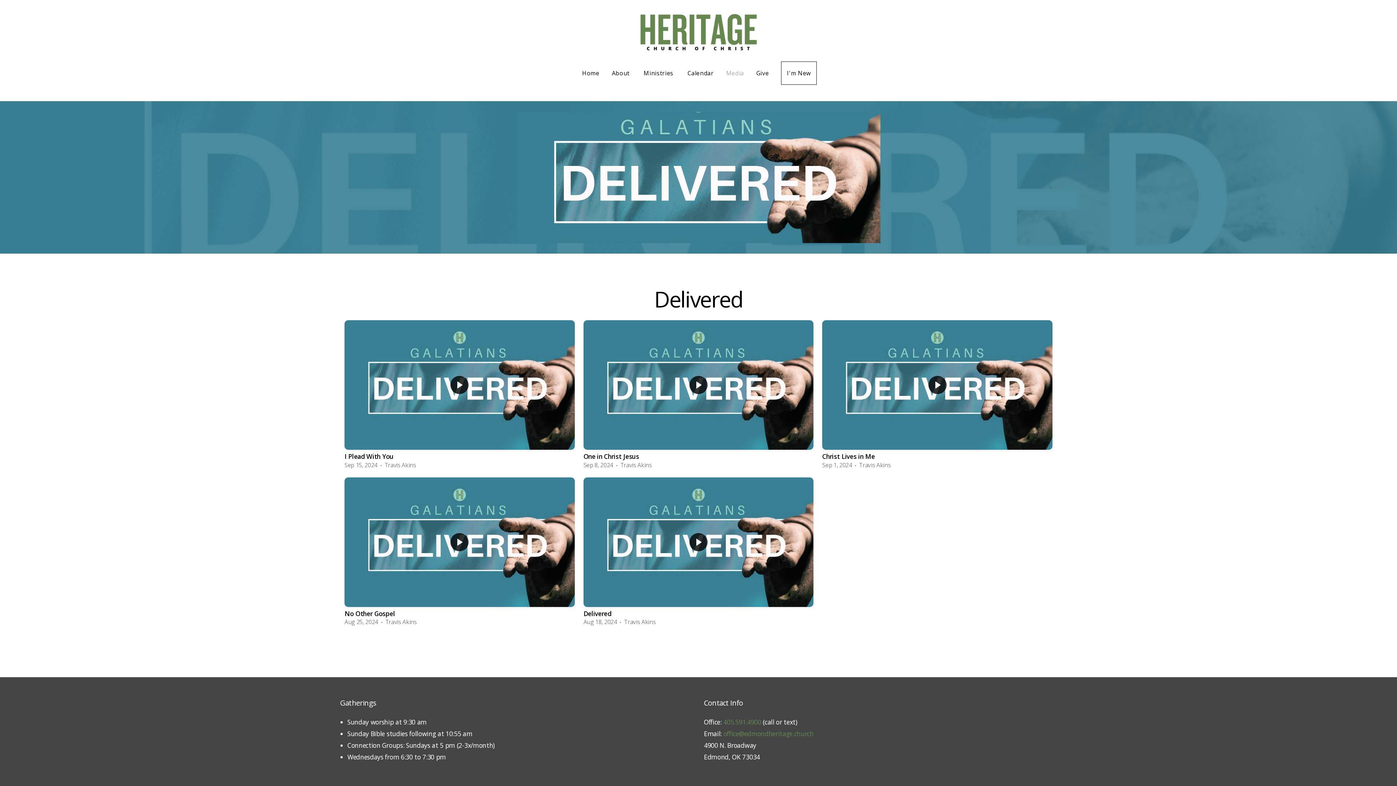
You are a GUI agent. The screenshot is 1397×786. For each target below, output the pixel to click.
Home (591, 73)
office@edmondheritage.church (770, 733)
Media (735, 73)
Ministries (659, 73)
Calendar (701, 73)
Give (762, 73)
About (622, 73)
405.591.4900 (742, 722)
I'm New (799, 73)
